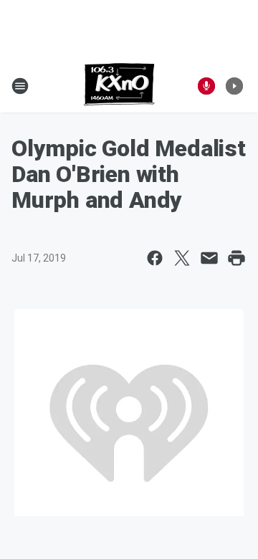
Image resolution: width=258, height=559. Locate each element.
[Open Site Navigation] (20, 86)
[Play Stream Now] (234, 86)
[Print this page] (236, 258)
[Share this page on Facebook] (155, 258)
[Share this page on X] (182, 258)
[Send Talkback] (206, 86)
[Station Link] (119, 86)
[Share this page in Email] (209, 258)
